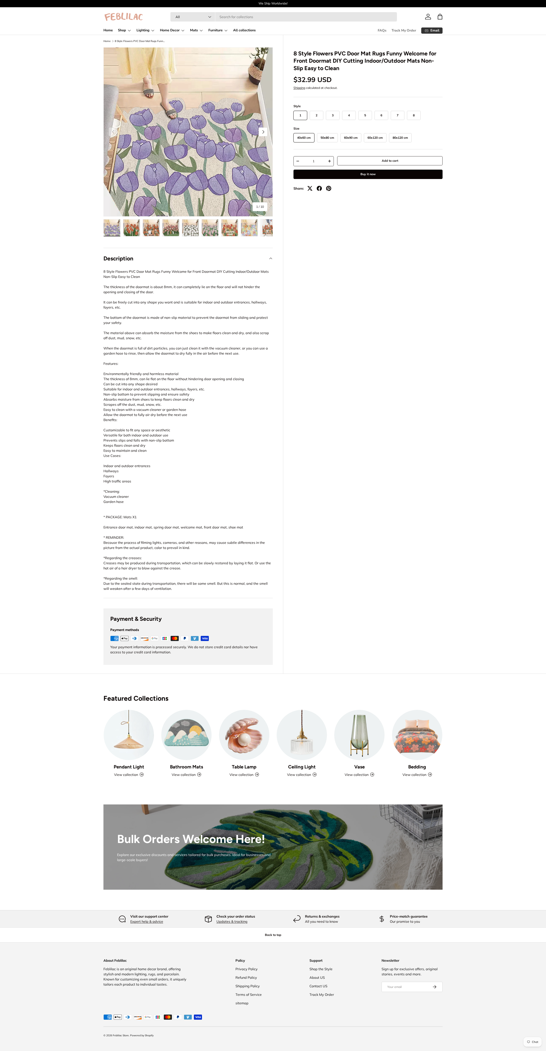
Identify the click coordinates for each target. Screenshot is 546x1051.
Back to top (273, 935)
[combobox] (283, 17)
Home (108, 30)
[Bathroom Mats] (186, 735)
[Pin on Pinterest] (328, 188)
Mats (194, 30)
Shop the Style (321, 969)
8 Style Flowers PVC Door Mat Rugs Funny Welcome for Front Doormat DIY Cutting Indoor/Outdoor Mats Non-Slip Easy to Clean (140, 41)
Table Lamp (244, 767)
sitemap (241, 1003)
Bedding (417, 767)
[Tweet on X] (310, 188)
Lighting (143, 30)
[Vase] (359, 735)
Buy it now (368, 174)
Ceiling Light (302, 767)
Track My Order (404, 30)
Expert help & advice (146, 921)
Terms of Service (248, 994)
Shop (122, 30)
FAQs (382, 30)
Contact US (318, 986)
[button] (440, 16)
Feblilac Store (121, 1035)
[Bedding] (417, 735)
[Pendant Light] (129, 735)
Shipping (299, 88)
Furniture (215, 30)
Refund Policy (246, 977)
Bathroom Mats (186, 767)
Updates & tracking (231, 921)
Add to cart (390, 161)
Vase (359, 767)
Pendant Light (129, 767)
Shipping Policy (247, 986)
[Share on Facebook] (319, 188)
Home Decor (170, 30)
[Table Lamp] (244, 735)
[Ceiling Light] (302, 735)
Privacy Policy (246, 969)
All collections (244, 30)
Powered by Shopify (142, 1035)
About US (317, 977)
